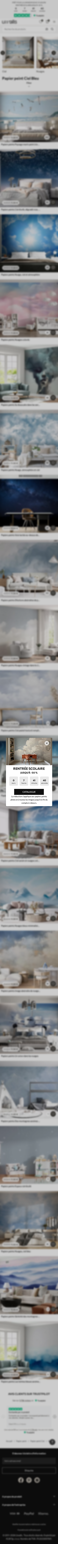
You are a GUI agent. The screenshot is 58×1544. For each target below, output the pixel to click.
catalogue (29, 792)
